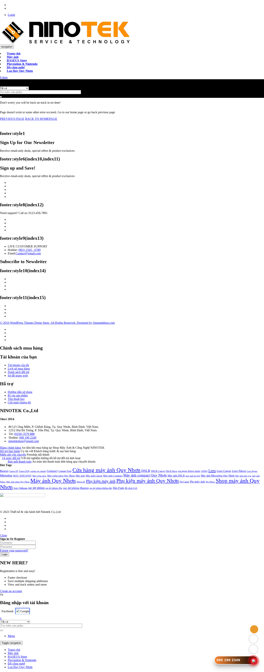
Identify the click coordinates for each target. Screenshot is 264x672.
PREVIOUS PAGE (12, 118)
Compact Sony (65, 471)
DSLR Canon (158, 471)
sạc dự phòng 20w (53, 488)
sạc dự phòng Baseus (76, 488)
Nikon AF (81, 482)
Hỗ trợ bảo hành (10, 451)
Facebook (8, 611)
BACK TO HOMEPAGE (41, 118)
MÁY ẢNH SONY (22, 476)
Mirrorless (6, 475)
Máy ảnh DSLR (176, 475)
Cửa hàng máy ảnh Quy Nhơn (106, 470)
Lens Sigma (252, 471)
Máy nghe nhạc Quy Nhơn (61, 475)
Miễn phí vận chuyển (13, 454)
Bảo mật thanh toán (20, 461)
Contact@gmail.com (28, 253)
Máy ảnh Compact (113, 475)
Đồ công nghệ (16, 663)
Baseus (4, 470)
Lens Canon (224, 470)
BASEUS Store (17, 656)
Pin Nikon (210, 482)
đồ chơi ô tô (131, 488)
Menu (11, 636)
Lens (212, 470)
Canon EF (13, 471)
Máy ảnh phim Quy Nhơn (18, 482)
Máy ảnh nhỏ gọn (243, 476)
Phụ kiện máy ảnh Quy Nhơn (147, 481)
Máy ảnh (80, 475)
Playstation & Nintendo (22, 660)
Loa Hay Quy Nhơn (20, 667)
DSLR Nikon (171, 471)
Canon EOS (24, 471)
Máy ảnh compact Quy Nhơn (145, 475)
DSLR (145, 471)
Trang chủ (14, 649)
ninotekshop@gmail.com (23, 441)
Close (3, 535)
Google (24, 611)
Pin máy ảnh (197, 481)
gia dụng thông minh (189, 471)
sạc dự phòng (36, 488)
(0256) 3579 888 (24, 434)
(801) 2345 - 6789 (29, 250)
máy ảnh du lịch (193, 476)
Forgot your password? (14, 550)
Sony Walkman (20, 488)
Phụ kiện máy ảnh (101, 481)
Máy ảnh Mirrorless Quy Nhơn (217, 475)
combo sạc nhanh (38, 471)
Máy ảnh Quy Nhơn (53, 481)
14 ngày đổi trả (11, 458)
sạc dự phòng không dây (100, 488)
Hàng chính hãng (10, 447)
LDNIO (204, 471)
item (4, 77)
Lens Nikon (239, 470)
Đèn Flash (118, 488)
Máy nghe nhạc (39, 476)
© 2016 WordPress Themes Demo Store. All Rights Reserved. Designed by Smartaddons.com (57, 322)
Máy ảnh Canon (94, 475)
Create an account (11, 591)
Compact (52, 470)
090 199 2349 (27, 437)
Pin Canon (184, 481)
